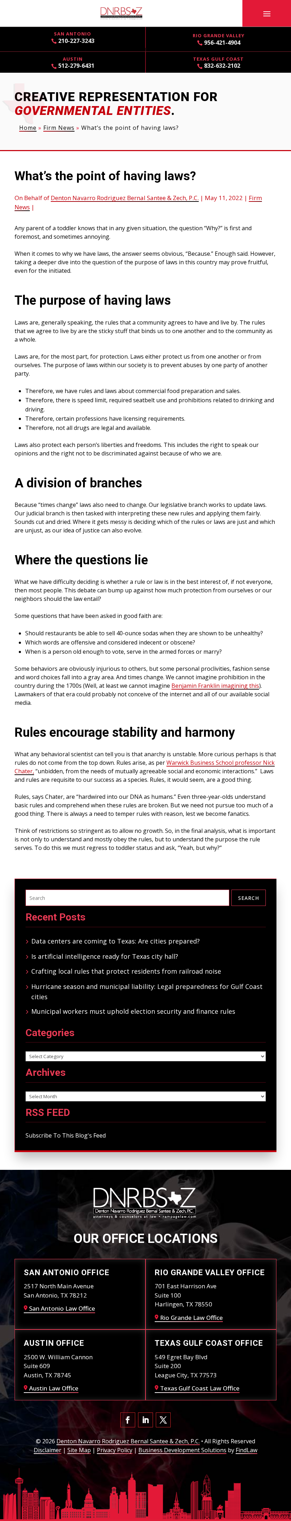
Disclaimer (47, 1450)
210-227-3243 (76, 41)
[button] (267, 13)
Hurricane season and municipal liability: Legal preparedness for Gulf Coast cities (147, 991)
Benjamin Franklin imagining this (215, 686)
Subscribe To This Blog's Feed (66, 1135)
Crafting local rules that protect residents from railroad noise (126, 971)
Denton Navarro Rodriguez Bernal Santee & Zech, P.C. (125, 198)
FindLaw (246, 1450)
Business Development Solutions (182, 1450)
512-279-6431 (76, 66)
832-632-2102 (222, 66)
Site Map (79, 1450)
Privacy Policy (114, 1450)
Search (248, 898)
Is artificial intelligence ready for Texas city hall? (104, 956)
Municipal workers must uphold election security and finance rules (133, 1011)
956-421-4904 (222, 42)
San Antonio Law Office (62, 1308)
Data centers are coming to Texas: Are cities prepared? (115, 941)
